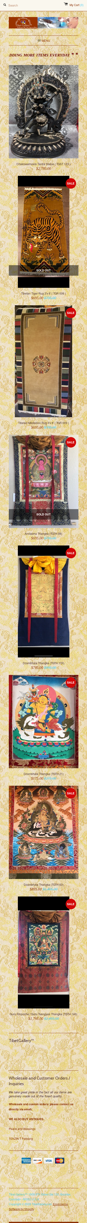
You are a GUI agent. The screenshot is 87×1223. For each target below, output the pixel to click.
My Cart (77, 5)
